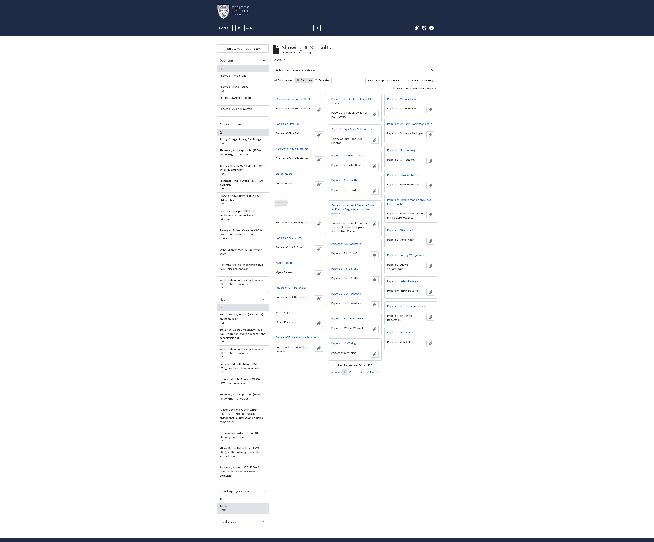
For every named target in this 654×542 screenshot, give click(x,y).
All (221, 68)
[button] (416, 28)
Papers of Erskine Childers (403, 175)
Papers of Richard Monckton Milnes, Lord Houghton (409, 202)
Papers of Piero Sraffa (232, 77)
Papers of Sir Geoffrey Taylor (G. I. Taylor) (352, 101)
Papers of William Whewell (347, 318)
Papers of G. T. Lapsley (401, 150)
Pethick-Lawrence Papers (235, 100)
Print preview (285, 80)
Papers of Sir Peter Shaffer (347, 155)
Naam (224, 299)
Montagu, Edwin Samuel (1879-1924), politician (242, 185)
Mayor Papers (284, 312)
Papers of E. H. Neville (344, 180)
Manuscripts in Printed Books (294, 99)
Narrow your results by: (242, 48)
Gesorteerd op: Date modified (384, 80)
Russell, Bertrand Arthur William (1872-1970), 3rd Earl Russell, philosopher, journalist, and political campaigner (241, 418)
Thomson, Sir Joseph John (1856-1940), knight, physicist (240, 154)
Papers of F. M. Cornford (346, 244)
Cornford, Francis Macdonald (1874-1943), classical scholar (241, 269)
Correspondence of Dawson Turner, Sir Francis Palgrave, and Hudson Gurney (353, 209)
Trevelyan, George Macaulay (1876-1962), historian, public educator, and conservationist (242, 336)
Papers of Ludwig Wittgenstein (406, 255)
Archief (226, 508)
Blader (224, 27)
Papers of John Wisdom (346, 293)
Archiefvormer (231, 124)
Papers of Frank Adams (233, 89)
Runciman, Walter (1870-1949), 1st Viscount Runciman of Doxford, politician (240, 473)
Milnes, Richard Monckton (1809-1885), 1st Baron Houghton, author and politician (240, 454)
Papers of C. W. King (343, 343)
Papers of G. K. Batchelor (291, 287)
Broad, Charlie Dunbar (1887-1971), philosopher (240, 200)
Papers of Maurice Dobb (402, 99)
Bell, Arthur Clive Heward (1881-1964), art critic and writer (242, 170)
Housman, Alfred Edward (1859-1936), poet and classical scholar (239, 368)
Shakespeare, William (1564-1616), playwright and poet (240, 437)
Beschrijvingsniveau (235, 491)
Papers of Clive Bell (287, 124)
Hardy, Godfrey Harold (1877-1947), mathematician (241, 319)
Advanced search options (295, 70)
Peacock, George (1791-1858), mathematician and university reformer (237, 217)
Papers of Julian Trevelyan (235, 111)
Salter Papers (284, 173)
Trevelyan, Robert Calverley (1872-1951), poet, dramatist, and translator (240, 236)
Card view (306, 80)
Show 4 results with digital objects (416, 88)
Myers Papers (284, 263)
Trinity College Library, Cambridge (240, 141)
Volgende (373, 372)
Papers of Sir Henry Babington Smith (409, 124)
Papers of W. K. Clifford (401, 332)
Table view (324, 80)
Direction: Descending (421, 80)
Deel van (226, 60)
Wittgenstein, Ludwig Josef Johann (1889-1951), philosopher (241, 284)
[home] (235, 11)
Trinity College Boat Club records (352, 129)
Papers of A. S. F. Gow (289, 238)
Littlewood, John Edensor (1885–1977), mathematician (239, 383)
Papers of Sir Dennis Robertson (406, 306)
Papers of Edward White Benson (296, 337)
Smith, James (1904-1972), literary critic (240, 254)
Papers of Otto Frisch (400, 230)
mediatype (228, 521)
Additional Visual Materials (292, 148)
